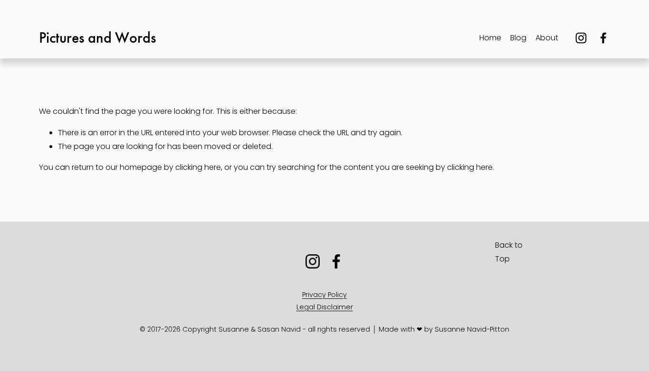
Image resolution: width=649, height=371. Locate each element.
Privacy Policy (324, 294)
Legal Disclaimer (324, 307)
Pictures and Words (97, 37)
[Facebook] (603, 38)
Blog (518, 37)
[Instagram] (581, 38)
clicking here (198, 167)
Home (490, 37)
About (546, 37)
